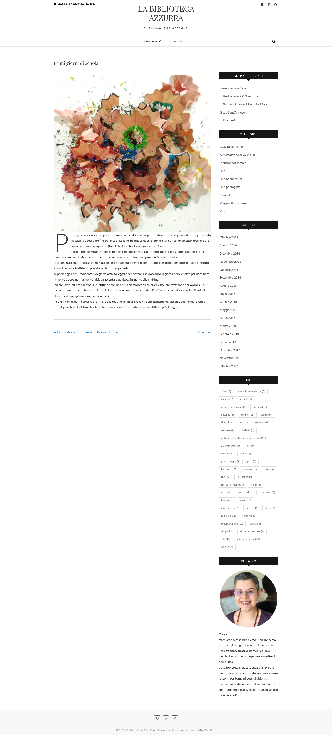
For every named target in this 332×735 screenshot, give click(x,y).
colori (244, 422)
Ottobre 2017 (229, 366)
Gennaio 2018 (229, 342)
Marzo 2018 (228, 325)
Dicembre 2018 (230, 253)
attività (246, 399)
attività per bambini (233, 406)
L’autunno (202, 332)
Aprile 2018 (227, 317)
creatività (262, 422)
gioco (251, 461)
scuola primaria (232, 523)
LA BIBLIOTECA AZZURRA (166, 13)
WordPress (210, 730)
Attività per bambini (233, 146)
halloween (228, 469)
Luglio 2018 (227, 293)
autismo (260, 406)
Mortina (227, 500)
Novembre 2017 (230, 358)
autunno (227, 414)
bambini (247, 414)
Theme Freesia (180, 730)
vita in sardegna (248, 538)
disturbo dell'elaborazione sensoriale (243, 437)
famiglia (227, 453)
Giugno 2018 (228, 301)
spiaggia (256, 523)
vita (226, 538)
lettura (269, 469)
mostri (245, 500)
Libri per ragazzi (230, 187)
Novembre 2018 (230, 261)
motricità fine (230, 507)
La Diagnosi (227, 120)
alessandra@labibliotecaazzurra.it (76, 3)
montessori (267, 492)
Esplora (150, 41)
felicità (245, 453)
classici (226, 422)
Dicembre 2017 (230, 350)
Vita (222, 211)
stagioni (227, 531)
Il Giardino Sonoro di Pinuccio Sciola (243, 104)
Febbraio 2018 (229, 334)
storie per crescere (252, 531)
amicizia (227, 399)
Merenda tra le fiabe (233, 88)
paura (270, 507)
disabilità (247, 430)
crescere (227, 430)
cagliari (266, 414)
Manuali (225, 195)
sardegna (249, 515)
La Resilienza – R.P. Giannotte (239, 96)
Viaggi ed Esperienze (233, 203)
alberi (226, 391)
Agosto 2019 (228, 245)
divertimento (231, 445)
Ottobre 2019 (229, 237)
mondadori (244, 492)
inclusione (249, 469)
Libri (223, 171)
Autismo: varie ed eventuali (238, 154)
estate (253, 445)
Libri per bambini (231, 178)
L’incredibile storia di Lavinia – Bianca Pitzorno (86, 332)
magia (255, 484)
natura (252, 507)
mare (226, 492)
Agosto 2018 (228, 285)
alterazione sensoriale (251, 391)
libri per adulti (246, 476)
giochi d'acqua (230, 461)
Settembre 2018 (230, 277)
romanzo (228, 515)
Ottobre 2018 (229, 269)
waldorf (227, 546)
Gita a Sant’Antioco (232, 112)
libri (225, 476)
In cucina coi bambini (233, 163)
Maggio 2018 (228, 310)
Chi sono (175, 41)
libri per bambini (232, 484)
